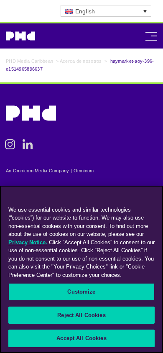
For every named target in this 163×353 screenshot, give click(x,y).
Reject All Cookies (81, 315)
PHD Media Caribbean (29, 61)
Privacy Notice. (27, 242)
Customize (81, 292)
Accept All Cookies (81, 338)
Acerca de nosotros (81, 61)
